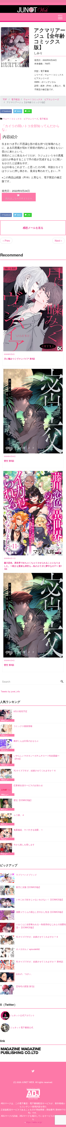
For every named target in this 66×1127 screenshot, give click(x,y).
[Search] (62, 682)
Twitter (18, 111)
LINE (28, 111)
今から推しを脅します (24, 844)
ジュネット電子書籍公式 (21, 1027)
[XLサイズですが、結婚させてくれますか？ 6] (7, 775)
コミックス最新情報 (23, 726)
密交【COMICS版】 (23, 800)
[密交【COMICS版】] (7, 804)
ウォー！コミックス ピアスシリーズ (20, 118)
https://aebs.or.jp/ (34, 1122)
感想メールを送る (33, 228)
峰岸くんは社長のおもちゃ (26, 740)
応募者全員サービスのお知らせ (28, 785)
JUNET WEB (28, 1082)
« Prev (6, 240)
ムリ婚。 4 (19, 814)
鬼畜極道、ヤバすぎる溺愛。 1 (28, 829)
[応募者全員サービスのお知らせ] (7, 789)
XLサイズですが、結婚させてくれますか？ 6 (34, 770)
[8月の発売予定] (7, 715)
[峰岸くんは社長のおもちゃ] (7, 745)
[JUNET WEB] (33, 9)
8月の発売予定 (20, 711)
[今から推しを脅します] (7, 849)
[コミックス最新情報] (7, 730)
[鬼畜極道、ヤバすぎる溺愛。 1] (7, 834)
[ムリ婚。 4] (7, 819)
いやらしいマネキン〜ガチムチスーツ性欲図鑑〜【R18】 (36, 757)
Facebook (7, 111)
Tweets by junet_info (10, 691)
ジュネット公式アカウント (22, 1015)
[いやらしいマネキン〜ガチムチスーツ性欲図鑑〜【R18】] (7, 760)
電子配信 (44, 118)
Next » (58, 240)
